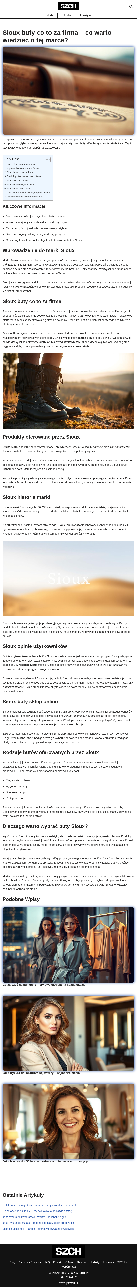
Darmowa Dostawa (29, 1262)
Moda (49, 15)
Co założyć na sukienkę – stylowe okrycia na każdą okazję (44, 984)
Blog (12, 1262)
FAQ (47, 1262)
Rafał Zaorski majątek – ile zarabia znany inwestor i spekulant (39, 1205)
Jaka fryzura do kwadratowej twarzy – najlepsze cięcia (41, 1073)
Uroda (67, 15)
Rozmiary (108, 1262)
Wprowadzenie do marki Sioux (23, 168)
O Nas (69, 1262)
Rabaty (95, 1262)
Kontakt (57, 1262)
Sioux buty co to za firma (20, 172)
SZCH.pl (122, 1262)
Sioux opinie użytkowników (21, 184)
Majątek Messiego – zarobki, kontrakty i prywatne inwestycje (38, 1228)
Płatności (81, 1262)
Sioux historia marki (17, 180)
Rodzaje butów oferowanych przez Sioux (28, 192)
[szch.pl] (68, 6)
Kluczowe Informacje (24, 164)
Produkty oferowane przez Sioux (24, 176)
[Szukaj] (131, 6)
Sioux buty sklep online (19, 188)
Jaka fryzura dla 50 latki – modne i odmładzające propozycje (45, 1161)
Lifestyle (85, 15)
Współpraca (68, 1266)
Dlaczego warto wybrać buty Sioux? (25, 196)
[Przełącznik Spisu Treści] (46, 159)
